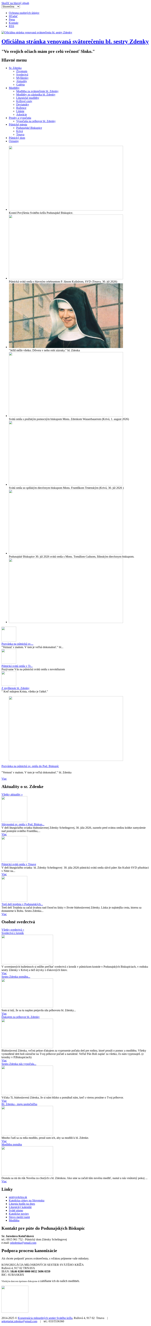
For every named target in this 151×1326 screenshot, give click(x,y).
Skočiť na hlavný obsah (15, 3)
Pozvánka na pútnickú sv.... (17, 643)
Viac (4, 778)
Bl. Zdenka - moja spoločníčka (19, 1104)
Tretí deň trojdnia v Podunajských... (22, 904)
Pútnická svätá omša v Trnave (18, 864)
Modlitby (14, 87)
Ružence (21, 107)
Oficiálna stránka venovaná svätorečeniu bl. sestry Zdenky (75, 41)
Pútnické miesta (18, 124)
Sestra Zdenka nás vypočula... (18, 1063)
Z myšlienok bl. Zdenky (15, 688)
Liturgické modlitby (27, 97)
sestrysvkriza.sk (18, 1197)
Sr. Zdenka (15, 67)
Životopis (21, 71)
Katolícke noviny (19, 1213)
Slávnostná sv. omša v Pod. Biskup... (22, 824)
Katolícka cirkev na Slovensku (26, 1200)
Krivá (19, 131)
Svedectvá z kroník (12, 933)
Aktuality (21, 81)
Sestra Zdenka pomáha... (15, 976)
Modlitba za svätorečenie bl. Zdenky (37, 91)
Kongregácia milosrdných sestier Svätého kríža (45, 1318)
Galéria (20, 84)
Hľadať (13, 16)
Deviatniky (22, 104)
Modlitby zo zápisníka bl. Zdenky (35, 94)
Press (12, 19)
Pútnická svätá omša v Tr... (17, 666)
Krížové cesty (24, 101)
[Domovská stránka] (36, 32)
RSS (11, 26)
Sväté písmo (16, 1210)
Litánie (20, 111)
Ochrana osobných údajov (24, 12)
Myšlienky (22, 77)
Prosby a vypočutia (20, 117)
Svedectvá (22, 74)
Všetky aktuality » (12, 794)
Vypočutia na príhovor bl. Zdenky (36, 121)
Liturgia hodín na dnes (22, 1203)
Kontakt (13, 22)
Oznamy (14, 141)
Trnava (20, 134)
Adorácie (21, 114)
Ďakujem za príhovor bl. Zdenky (20, 1016)
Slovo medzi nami (19, 1217)
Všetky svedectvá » (12, 929)
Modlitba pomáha (11, 1144)
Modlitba (14, 1220)
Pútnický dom (17, 137)
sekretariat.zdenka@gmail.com (19, 1321)
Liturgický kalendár (20, 1207)
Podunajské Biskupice (29, 127)
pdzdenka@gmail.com (23, 1242)
